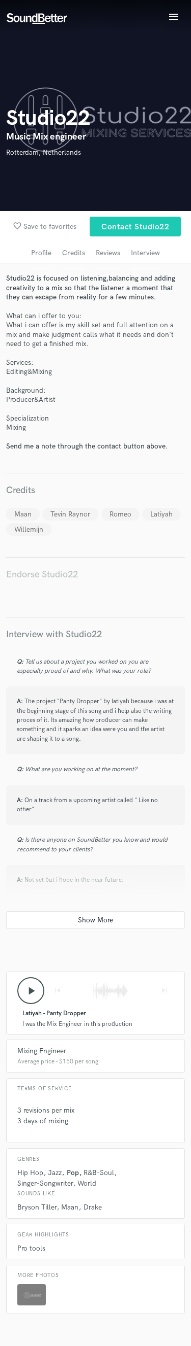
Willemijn (28, 529)
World (86, 1183)
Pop (73, 1172)
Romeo (120, 514)
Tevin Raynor (70, 514)
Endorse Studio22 (42, 574)
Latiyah (161, 514)
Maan (23, 514)
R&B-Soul (99, 1172)
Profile (41, 253)
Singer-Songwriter (45, 1183)
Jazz (55, 1172)
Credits (73, 253)
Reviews (108, 253)
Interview (145, 253)
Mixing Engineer (41, 1051)
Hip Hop (30, 1172)
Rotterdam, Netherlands (43, 152)
